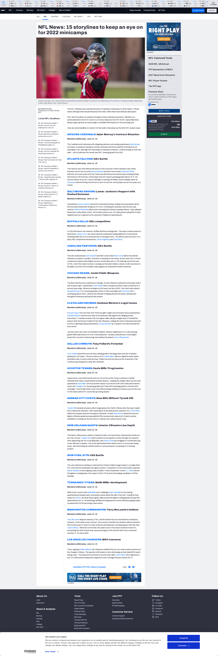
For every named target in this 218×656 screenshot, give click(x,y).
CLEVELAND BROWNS (81, 303)
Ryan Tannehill (114, 492)
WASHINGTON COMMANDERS (86, 509)
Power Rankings (80, 614)
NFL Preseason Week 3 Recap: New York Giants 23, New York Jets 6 (50, 160)
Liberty (78, 498)
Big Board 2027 (80, 625)
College (66, 16)
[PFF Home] (3, 10)
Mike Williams (86, 549)
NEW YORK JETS (78, 455)
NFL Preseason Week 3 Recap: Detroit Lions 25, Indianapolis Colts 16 (48, 125)
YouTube (158, 606)
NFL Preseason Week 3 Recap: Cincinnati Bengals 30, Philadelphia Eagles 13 (49, 143)
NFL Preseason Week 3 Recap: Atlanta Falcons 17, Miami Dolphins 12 (48, 194)
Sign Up (164, 134)
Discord (158, 611)
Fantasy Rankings (81, 623)
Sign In (212, 10)
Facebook (159, 608)
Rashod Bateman (81, 210)
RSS (157, 617)
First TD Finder (79, 603)
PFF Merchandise (118, 606)
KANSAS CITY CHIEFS (81, 398)
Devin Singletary (103, 239)
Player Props (78, 600)
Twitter (158, 600)
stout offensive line (121, 337)
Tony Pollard (72, 354)
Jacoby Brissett (104, 324)
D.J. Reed (129, 471)
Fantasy (54, 16)
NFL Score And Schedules (83, 606)
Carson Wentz (73, 528)
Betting (98, 16)
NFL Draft (78, 16)
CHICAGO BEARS (78, 273)
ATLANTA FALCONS (79, 159)
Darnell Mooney (73, 291)
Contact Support (118, 616)
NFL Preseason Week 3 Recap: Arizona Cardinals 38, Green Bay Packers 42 (48, 151)
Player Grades (79, 608)
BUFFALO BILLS (77, 221)
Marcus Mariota (97, 171)
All (38, 16)
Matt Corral (118, 256)
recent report (74, 313)
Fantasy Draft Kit (80, 620)
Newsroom (40, 603)
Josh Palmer (121, 555)
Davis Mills (81, 384)
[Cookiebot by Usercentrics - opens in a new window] (30, 651)
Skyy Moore (118, 413)
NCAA (3, 5)
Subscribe (115, 600)
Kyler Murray (135, 144)
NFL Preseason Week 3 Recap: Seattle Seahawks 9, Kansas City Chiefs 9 (48, 168)
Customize (182, 645)
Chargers (79, 386)
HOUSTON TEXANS (79, 368)
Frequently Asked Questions (122, 619)
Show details (50, 651)
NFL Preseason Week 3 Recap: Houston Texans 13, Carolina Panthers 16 (48, 186)
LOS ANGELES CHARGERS (84, 539)
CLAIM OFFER (198, 10)
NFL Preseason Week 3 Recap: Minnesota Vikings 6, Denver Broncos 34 (48, 134)
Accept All (184, 638)
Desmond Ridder (127, 171)
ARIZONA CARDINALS (81, 134)
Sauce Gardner (73, 471)
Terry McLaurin (73, 519)
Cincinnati (71, 182)
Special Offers (117, 603)
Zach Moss (117, 239)
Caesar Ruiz (86, 438)
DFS (88, 16)
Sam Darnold (91, 256)
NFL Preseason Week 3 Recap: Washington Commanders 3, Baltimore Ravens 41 (48, 204)
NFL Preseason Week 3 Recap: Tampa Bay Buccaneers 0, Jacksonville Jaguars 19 (49, 177)
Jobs (38, 600)
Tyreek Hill (71, 408)
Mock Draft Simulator (82, 628)
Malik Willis (91, 492)
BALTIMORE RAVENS (81, 191)
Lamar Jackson (84, 204)
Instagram (159, 603)
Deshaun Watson (74, 316)
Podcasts (159, 614)
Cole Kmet (125, 291)
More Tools (164, 111)
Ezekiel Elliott (108, 356)
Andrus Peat (108, 441)
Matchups (78, 617)
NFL (3, 2)
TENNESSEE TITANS (80, 482)
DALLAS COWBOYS (79, 344)
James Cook (81, 234)
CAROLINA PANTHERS (82, 246)
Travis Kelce (135, 411)
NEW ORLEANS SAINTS (82, 425)
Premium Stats (79, 611)
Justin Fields (98, 286)
